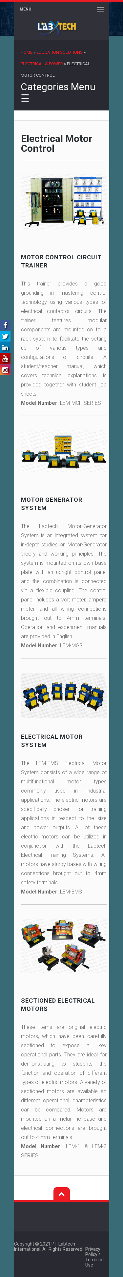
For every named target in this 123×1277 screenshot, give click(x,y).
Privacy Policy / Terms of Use (94, 1257)
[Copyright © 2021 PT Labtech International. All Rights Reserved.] (92, 1244)
